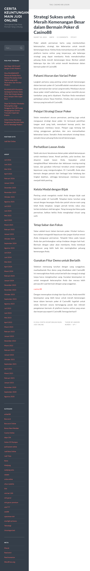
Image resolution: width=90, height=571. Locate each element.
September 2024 (10, 243)
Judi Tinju (7, 456)
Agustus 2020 (9, 396)
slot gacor (7, 498)
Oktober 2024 (9, 239)
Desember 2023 (10, 285)
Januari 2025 (9, 234)
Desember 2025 (10, 188)
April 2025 (8, 220)
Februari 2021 (9, 378)
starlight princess (10, 521)
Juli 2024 (7, 253)
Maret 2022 (8, 345)
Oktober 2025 (9, 197)
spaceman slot (9, 516)
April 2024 (8, 267)
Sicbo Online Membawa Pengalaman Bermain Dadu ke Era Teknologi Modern (14, 122)
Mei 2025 (7, 216)
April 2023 (8, 322)
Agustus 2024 (9, 248)
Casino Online (9, 433)
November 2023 (10, 290)
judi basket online (10, 447)
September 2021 (10, 364)
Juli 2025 (7, 206)
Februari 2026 (9, 178)
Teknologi (7, 526)
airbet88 (7, 414)
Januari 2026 (9, 183)
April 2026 (8, 174)
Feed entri (8, 553)
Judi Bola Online (10, 451)
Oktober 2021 (9, 359)
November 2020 (10, 387)
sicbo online (8, 479)
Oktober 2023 (9, 294)
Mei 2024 (7, 262)
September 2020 (10, 392)
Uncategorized (9, 530)
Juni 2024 (8, 257)
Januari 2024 (9, 281)
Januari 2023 (9, 336)
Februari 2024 (9, 276)
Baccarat (7, 419)
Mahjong (7, 465)
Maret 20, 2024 (40, 37)
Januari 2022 (9, 355)
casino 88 (38, 289)
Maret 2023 (8, 327)
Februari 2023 (9, 331)
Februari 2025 (9, 229)
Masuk (6, 548)
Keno (6, 461)
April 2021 (8, 369)
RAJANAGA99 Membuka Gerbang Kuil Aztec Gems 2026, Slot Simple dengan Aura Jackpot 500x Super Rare (13, 94)
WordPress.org (9, 562)
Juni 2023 (8, 313)
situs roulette (9, 484)
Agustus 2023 (9, 304)
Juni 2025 (8, 211)
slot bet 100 (8, 493)
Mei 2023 (7, 318)
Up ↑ (74, 324)
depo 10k (7, 437)
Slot (5, 488)
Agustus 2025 (9, 202)
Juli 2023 (7, 308)
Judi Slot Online (10, 141)
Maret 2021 (8, 373)
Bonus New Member (11, 428)
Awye (51, 37)
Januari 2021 (9, 383)
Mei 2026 (7, 169)
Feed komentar (9, 557)
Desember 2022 (10, 341)
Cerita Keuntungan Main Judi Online (16, 14)
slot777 (7, 507)
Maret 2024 (8, 271)
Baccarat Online (10, 424)
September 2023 (10, 299)
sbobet (6, 475)
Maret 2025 (8, 225)
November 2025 (10, 192)
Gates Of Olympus (11, 442)
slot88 (6, 512)
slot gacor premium (11, 502)
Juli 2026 (7, 160)
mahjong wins (9, 470)
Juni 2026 (8, 164)
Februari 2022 (9, 350)
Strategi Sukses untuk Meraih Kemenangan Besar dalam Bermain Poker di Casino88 (59, 24)
